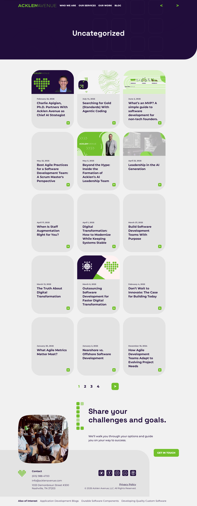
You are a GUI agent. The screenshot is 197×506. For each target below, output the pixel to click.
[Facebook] (109, 473)
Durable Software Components (100, 500)
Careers (151, 6)
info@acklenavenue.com (47, 480)
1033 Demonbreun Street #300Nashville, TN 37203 (50, 487)
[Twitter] (101, 473)
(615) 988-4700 (40, 476)
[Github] (133, 473)
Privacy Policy (127, 484)
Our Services (87, 6)
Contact (169, 5)
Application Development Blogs (59, 500)
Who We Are (68, 6)
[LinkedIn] (125, 473)
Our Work (105, 6)
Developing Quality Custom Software (143, 500)
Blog (118, 6)
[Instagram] (117, 473)
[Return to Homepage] (37, 5)
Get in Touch (166, 452)
